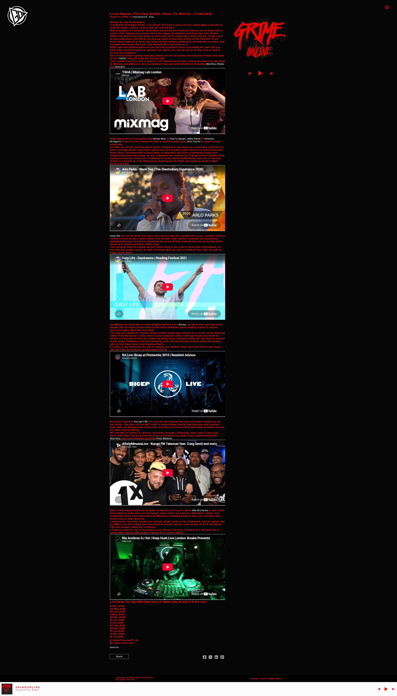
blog (151, 17)
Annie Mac (159, 138)
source (114, 647)
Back (119, 656)
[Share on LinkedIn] (216, 657)
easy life (115, 235)
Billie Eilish (194, 138)
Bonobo (120, 66)
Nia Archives (200, 510)
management (140, 17)
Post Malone (164, 438)
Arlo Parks (194, 141)
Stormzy (115, 438)
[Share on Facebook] (204, 657)
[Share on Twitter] (210, 657)
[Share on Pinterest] (222, 657)
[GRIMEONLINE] (17, 16)
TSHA (122, 58)
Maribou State (215, 64)
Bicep (182, 324)
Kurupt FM (140, 421)
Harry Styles (178, 138)
